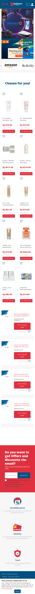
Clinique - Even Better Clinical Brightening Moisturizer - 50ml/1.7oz (8, 289)
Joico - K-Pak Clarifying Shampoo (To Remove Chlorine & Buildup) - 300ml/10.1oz (9, 204)
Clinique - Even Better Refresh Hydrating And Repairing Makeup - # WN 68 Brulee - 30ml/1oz (26, 204)
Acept (17, 591)
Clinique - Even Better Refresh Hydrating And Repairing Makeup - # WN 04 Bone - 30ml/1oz (8, 246)
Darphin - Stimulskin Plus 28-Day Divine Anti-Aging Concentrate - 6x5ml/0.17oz (8, 162)
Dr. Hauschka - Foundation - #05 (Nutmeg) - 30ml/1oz (8, 119)
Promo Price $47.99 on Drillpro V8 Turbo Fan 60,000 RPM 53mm (21, 346)
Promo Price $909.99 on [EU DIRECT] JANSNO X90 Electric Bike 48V (22, 315)
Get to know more (22, 326)
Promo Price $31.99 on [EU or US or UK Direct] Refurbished (21, 375)
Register (24, 475)
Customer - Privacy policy (12, 486)
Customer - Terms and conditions (14, 484)
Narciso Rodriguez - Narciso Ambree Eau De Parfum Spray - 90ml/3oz (26, 246)
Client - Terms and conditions (9, 574)
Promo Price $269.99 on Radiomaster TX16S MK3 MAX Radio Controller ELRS (22, 405)
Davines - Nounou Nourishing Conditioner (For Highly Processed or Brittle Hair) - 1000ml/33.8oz (26, 162)
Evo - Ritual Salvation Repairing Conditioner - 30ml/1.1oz (26, 119)
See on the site (9, 131)
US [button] (27, 4)
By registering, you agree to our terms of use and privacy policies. (17, 481)
